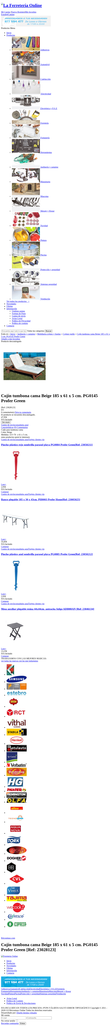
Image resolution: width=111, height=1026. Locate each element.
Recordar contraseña (10, 1023)
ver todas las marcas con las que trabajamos (19, 661)
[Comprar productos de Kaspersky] (10, 674)
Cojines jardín (69, 334)
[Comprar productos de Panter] (16, 791)
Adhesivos (5, 989)
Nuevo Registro (18, 12)
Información (11, 309)
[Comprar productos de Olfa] (16, 802)
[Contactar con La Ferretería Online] (26, 26)
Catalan (11, 14)
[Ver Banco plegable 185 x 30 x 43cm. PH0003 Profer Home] (15, 537)
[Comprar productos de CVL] (16, 883)
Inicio (8, 33)
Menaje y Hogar (64, 991)
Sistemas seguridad (48, 994)
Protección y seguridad (30, 994)
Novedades (11, 304)
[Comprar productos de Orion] (13, 706)
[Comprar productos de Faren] (16, 689)
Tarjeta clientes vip (36, 439)
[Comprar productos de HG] (15, 787)
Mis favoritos (30, 12)
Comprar (5, 492)
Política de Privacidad (21, 321)
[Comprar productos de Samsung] (16, 682)
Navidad (4, 994)
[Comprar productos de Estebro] (16, 695)
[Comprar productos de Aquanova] (15, 833)
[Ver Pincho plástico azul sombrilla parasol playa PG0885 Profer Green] (15, 591)
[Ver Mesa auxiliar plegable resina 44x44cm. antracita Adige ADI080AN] (15, 646)
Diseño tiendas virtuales (27, 1013)
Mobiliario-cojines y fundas (49, 334)
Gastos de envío (19, 316)
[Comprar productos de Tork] (14, 845)
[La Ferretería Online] (21, 5)
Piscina (17, 994)
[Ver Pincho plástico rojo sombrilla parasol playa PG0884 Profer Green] (15, 482)
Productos (10, 35)
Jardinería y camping (26, 334)
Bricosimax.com (8, 938)
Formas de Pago (19, 313)
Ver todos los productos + (17, 301)
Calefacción (24, 989)
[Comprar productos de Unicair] (16, 854)
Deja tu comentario (23, 412)
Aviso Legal (17, 318)
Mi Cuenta (5, 12)
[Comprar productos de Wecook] (16, 912)
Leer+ (3, 484)
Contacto (10, 326)
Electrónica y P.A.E (48, 989)
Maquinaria (44, 991)
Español (4, 14)
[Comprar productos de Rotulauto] (16, 751)
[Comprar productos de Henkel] (16, 744)
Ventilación (61, 994)
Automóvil (14, 989)
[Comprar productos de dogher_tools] (16, 861)
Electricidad (35, 989)
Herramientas (16, 991)
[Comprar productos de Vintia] (13, 895)
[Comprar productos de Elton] (16, 813)
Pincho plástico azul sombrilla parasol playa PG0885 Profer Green (47, 554)
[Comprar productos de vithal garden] (16, 727)
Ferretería (60, 989)
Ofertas (9, 306)
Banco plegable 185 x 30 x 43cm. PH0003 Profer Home (40, 499)
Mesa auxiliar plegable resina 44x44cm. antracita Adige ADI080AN (47, 609)
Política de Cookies (14, 1001)
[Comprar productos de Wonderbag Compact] (16, 775)
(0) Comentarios (21, 427)
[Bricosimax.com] (9, 956)
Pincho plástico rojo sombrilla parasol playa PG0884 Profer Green (47, 444)
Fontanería (5, 991)
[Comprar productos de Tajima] (16, 900)
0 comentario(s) (7, 412)
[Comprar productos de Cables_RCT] (16, 716)
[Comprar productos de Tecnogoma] (16, 822)
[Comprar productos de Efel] (11, 872)
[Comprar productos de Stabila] (16, 735)
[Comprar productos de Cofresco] (16, 919)
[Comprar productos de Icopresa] (16, 926)
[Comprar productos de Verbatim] (16, 766)
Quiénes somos (18, 311)
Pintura (11, 994)
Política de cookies (20, 323)
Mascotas (53, 991)
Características (7, 427)
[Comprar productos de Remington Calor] (16, 797)
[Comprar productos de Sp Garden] (11, 762)
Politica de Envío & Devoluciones (21, 1003)
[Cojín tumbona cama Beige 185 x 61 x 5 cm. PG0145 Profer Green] (24, 389)
